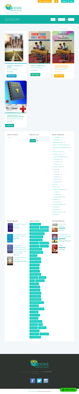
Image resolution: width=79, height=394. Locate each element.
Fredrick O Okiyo (34, 265)
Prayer (56, 164)
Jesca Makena (34, 283)
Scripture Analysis (58, 204)
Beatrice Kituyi (34, 243)
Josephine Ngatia (35, 290)
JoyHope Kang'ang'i (35, 293)
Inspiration (57, 162)
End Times (57, 202)
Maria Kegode (34, 312)
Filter (33, 140)
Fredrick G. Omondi (35, 261)
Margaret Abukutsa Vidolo (37, 308)
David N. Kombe (34, 246)
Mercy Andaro (34, 318)
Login (71, 1)
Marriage (57, 174)
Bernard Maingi (44, 243)
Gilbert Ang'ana (34, 268)
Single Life (56, 209)
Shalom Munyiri (34, 330)
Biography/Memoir (58, 142)
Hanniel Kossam (35, 271)
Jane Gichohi (34, 277)
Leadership (56, 182)
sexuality (55, 207)
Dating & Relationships (60, 156)
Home (53, 19)
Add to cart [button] (11, 75)
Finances (56, 194)
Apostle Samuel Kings (36, 239)
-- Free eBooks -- (57, 137)
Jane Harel (42, 277)
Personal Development (59, 189)
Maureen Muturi (35, 315)
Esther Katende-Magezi (36, 252)
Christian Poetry (57, 167)
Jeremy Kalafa (39, 280)
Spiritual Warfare (58, 212)
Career (56, 192)
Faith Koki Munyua (35, 258)
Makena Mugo (34, 305)
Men (54, 184)
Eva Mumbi (33, 255)
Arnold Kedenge (13, 69)
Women (55, 214)
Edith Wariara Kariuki (36, 249)
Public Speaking (58, 197)
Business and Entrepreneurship (61, 147)
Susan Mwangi (34, 334)
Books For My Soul (33, 391)
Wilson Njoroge (44, 334)
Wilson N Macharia (37, 67)
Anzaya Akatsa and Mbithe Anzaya (39, 230)
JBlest (32, 280)
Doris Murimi (44, 246)
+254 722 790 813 (48, 371)
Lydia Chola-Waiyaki (35, 299)
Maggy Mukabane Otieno (37, 302)
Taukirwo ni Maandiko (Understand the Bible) (61, 66)
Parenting (57, 177)
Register (64, 1)
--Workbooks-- (57, 140)
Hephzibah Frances (35, 274)
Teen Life (56, 179)
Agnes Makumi (34, 227)
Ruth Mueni (42, 327)
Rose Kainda (34, 327)
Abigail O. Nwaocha (35, 224)
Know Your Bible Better (38, 65)
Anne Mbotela (44, 227)
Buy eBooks (61, 19)
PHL (41, 324)
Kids (55, 172)
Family (55, 169)
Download (9, 125)
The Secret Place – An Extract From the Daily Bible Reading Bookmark (15, 117)
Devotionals (57, 159)
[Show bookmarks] (56, 1)
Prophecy (55, 199)
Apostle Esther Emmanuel (16, 118)
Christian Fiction (57, 151)
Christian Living (57, 154)
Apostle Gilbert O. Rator (36, 236)
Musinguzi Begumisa (36, 321)
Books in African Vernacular (60, 145)
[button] (68, 390)
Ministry (55, 187)
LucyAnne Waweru (35, 296)
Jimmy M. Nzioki (35, 287)
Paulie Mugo (34, 324)
